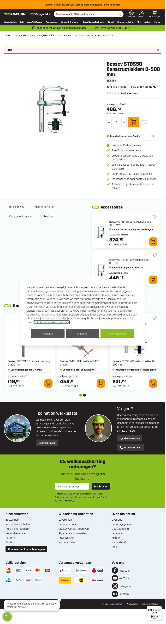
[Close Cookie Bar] (141, 282)
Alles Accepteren (117, 333)
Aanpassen (82, 333)
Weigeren (48, 333)
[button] (7, 616)
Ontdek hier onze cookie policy (51, 322)
